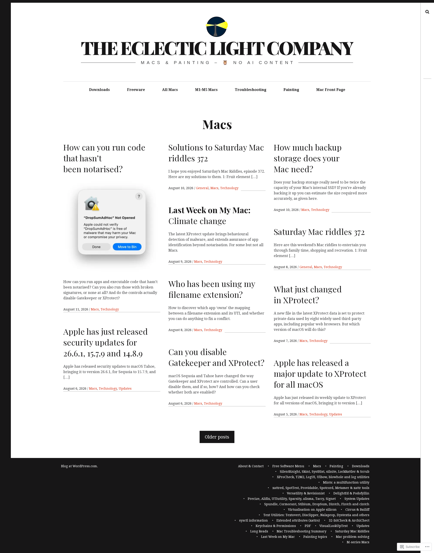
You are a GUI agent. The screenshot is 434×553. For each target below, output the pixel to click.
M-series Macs (358, 542)
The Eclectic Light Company (217, 47)
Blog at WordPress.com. (79, 466)
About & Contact (251, 466)
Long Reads (259, 531)
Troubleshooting (250, 90)
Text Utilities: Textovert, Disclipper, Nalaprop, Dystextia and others (316, 515)
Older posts (217, 437)
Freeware (136, 90)
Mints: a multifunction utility (346, 482)
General (202, 188)
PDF (308, 526)
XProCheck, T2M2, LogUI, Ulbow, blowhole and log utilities (323, 477)
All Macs (170, 90)
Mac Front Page (330, 90)
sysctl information (253, 520)
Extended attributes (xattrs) (298, 520)
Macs (95, 309)
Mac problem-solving (352, 537)
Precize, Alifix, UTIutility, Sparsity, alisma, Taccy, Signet (292, 499)
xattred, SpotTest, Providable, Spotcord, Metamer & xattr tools (320, 488)
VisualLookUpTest (333, 526)
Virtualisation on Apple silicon (312, 509)
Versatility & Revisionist (306, 493)
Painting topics (315, 537)
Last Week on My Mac (278, 537)
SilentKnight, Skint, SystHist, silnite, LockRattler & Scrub (324, 471)
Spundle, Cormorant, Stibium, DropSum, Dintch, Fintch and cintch (316, 504)
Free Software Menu (288, 466)
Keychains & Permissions (276, 526)
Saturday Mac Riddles (352, 531)
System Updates (356, 499)
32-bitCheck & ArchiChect (349, 520)
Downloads (99, 90)
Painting (291, 90)
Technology (110, 309)
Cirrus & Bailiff (357, 509)
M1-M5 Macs (206, 90)
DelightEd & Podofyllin (351, 493)
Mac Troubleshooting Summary (301, 531)
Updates (125, 388)
